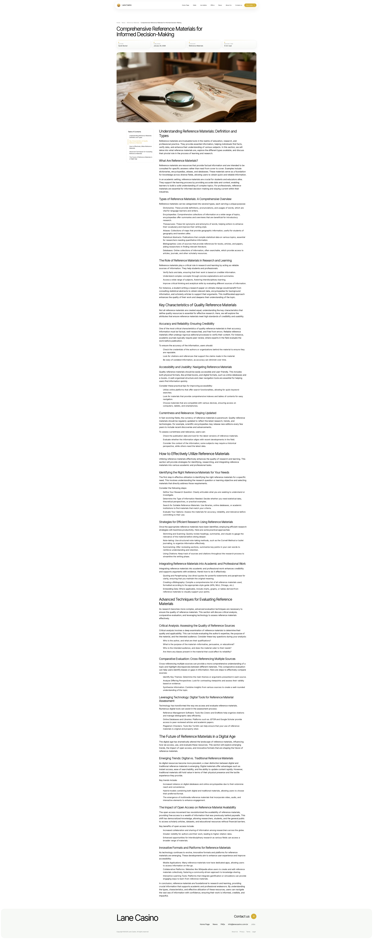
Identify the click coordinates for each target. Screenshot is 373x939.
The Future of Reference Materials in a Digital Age (140, 158)
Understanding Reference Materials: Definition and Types (140, 136)
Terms (248, 931)
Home (118, 22)
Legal (254, 931)
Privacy (242, 931)
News (123, 22)
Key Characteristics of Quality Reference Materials (138, 142)
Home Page (205, 924)
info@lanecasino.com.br (238, 924)
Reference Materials (133, 22)
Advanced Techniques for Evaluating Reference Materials (140, 152)
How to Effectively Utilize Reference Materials (140, 147)
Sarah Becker (123, 46)
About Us (235, 931)
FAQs (223, 924)
